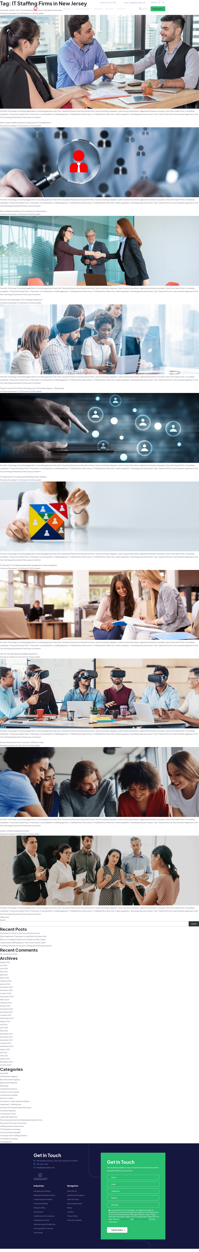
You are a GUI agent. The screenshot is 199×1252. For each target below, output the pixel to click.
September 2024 (7, 1018)
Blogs (69, 1208)
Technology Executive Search (141, 114)
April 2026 (4, 975)
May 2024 (4, 1031)
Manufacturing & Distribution (44, 1224)
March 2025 (4, 999)
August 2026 (5, 962)
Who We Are (109, 9)
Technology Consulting (16, 111)
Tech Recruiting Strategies (10, 1132)
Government (38, 1212)
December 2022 (6, 1037)
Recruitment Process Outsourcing (13, 1123)
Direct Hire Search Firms (175, 111)
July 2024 (3, 1024)
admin (41, 13)
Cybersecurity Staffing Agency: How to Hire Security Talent (23, 942)
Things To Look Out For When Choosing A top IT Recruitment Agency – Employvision (32, 388)
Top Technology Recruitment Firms (13, 117)
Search (2, 920)
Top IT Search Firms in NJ (163, 114)
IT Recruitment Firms (8, 1114)
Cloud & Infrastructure (8, 1089)
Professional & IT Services (43, 1228)
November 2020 (6, 1062)
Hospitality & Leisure (41, 1220)
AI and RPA (4, 1073)
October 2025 (5, 993)
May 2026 (4, 971)
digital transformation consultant (152, 111)
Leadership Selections (8, 1117)
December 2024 (6, 1009)
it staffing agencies (60, 114)
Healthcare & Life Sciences (44, 1216)
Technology (38, 1232)
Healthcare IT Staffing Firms (10, 1104)
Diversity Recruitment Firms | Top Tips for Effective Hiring (21, 742)
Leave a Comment (34, 117)
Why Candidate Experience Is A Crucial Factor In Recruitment (23, 211)
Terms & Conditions (74, 1220)
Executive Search (6, 1098)
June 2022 (4, 1055)
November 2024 (6, 1012)
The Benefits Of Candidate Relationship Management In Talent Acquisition (28, 565)
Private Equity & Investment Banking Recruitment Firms (21, 1120)
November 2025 (6, 990)
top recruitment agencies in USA (185, 114)
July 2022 (3, 1052)
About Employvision (74, 1203)
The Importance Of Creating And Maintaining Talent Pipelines (23, 477)
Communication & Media (43, 1199)
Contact (70, 1212)
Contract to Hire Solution (9, 1092)
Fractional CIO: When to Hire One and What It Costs (20, 933)
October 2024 (5, 1015)
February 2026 (5, 981)
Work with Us (121, 9)
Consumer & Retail (41, 1203)
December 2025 (6, 987)
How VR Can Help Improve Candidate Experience (19, 654)
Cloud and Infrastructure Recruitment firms (78, 111)
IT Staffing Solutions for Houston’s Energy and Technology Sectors (26, 946)
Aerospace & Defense (42, 1191)
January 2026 (5, 984)
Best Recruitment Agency (10, 1079)
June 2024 (4, 1027)
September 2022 (6, 1046)
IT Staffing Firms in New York (103, 114)
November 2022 (6, 1040)
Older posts (4, 917)
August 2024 (5, 1021)
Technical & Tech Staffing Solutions (13, 1135)
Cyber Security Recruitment (128, 111)
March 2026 (4, 978)
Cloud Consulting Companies (106, 111)
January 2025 (5, 1006)
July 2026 (3, 965)
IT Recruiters (34, 114)
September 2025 (6, 996)
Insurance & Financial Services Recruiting (15, 1107)
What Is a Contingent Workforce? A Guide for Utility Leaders (23, 939)
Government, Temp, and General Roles (15, 1101)
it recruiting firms (46, 114)
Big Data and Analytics (8, 1083)
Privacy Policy (72, 1216)
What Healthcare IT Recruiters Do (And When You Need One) (23, 936)
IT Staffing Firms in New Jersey (80, 114)
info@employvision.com (137, 3)
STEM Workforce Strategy (10, 1129)
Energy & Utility (39, 1208)
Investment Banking (7, 1111)
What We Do (67, 9)
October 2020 (5, 1065)
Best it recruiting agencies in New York (46, 111)
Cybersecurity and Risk (9, 1095)
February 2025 (6, 1003)
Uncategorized (6, 1142)
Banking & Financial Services (44, 1195)
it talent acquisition (122, 114)
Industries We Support (82, 9)
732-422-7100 (110, 3)
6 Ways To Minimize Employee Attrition (14, 831)
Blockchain (4, 1086)
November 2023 (6, 1034)
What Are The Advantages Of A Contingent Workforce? (21, 300)
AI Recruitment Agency (9, 1076)
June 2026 (4, 968)
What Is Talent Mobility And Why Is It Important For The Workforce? (25, 123)
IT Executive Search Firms (19, 114)
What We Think (98, 9)
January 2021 (5, 1059)
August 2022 (5, 1049)
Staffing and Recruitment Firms (12, 1126)
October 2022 (5, 1043)
